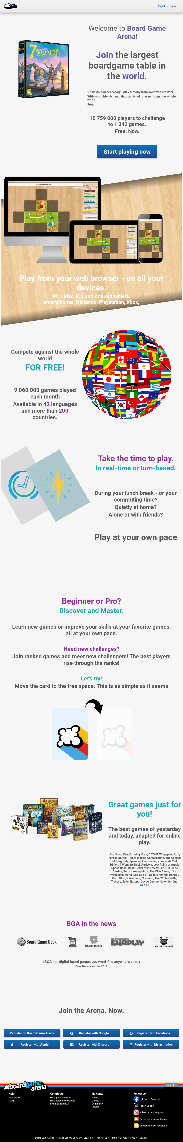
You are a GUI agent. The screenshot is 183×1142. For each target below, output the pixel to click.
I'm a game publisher (60, 1097)
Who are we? (15, 1097)
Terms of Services (119, 1137)
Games (95, 1100)
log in (173, 6)
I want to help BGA (59, 1103)
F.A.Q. (11, 1100)
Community (97, 1103)
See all (144, 885)
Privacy (134, 1137)
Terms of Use (102, 1137)
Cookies (144, 1137)
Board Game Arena (44, 1137)
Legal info (88, 1137)
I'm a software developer (62, 1100)
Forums (96, 1106)
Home (95, 1097)
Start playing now (127, 151)
